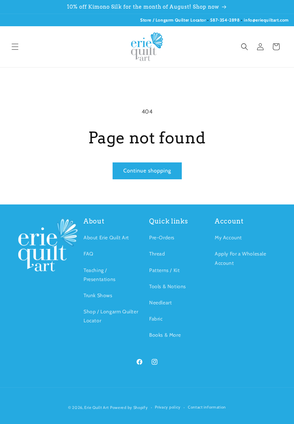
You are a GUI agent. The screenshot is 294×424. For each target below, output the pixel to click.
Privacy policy (168, 407)
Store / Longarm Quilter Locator (173, 20)
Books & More (165, 335)
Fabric (156, 318)
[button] (15, 47)
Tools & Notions (167, 286)
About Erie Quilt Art (106, 237)
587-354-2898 (225, 20)
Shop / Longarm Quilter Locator (111, 316)
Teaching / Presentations (100, 274)
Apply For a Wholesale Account (240, 258)
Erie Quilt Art (96, 407)
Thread (157, 253)
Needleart (160, 302)
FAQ (89, 253)
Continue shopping (147, 170)
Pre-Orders (162, 237)
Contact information (207, 407)
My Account (228, 237)
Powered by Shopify (129, 407)
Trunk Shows (98, 295)
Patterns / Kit (164, 270)
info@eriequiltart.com (266, 20)
